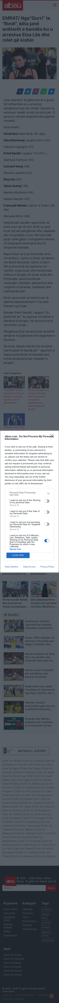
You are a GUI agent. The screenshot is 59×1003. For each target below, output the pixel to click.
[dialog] (29, 501)
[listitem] (29, 493)
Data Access (29, 566)
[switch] (46, 501)
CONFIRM (18, 555)
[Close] (53, 437)
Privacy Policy (47, 566)
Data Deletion (11, 566)
